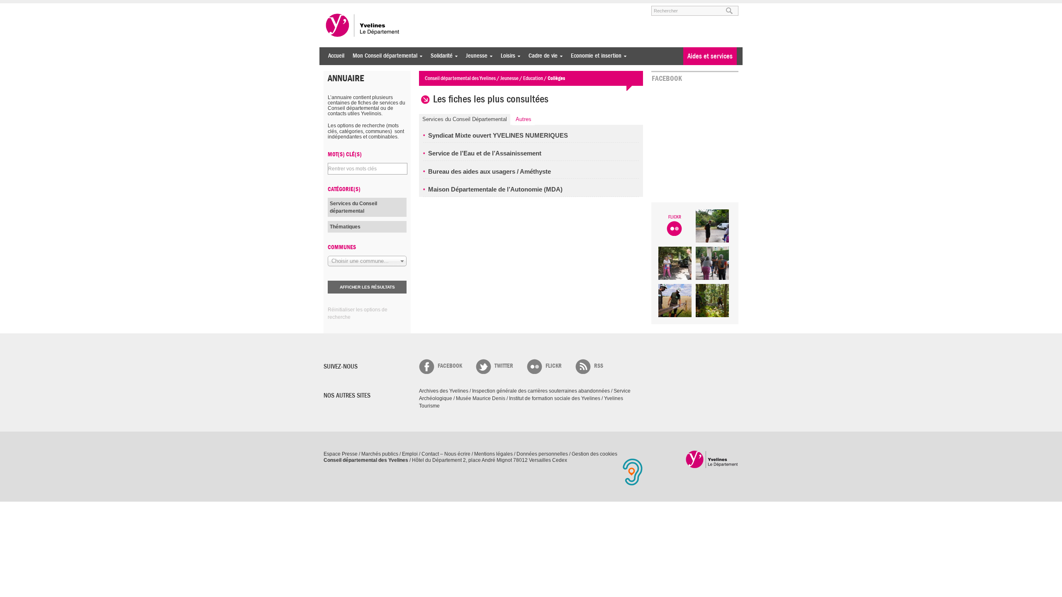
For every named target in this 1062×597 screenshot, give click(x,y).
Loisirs (506, 56)
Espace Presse (341, 454)
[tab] (464, 119)
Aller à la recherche (421, 7)
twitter (503, 366)
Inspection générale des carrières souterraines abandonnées (541, 391)
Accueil (336, 56)
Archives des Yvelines (443, 391)
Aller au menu (335, 7)
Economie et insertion (594, 56)
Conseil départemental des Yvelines (363, 25)
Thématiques (345, 227)
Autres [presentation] (523, 119)
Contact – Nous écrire (445, 454)
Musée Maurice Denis (480, 398)
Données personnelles (542, 454)
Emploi (410, 454)
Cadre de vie (541, 56)
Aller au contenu (374, 7)
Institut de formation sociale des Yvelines (554, 398)
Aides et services (710, 56)
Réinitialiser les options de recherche (357, 313)
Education (533, 78)
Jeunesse (474, 56)
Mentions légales (493, 454)
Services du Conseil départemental (353, 207)
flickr (554, 366)
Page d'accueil (712, 459)
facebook (450, 366)
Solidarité (439, 56)
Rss (598, 366)
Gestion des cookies (594, 454)
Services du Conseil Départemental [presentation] (464, 119)
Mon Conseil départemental (382, 56)
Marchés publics (379, 454)
